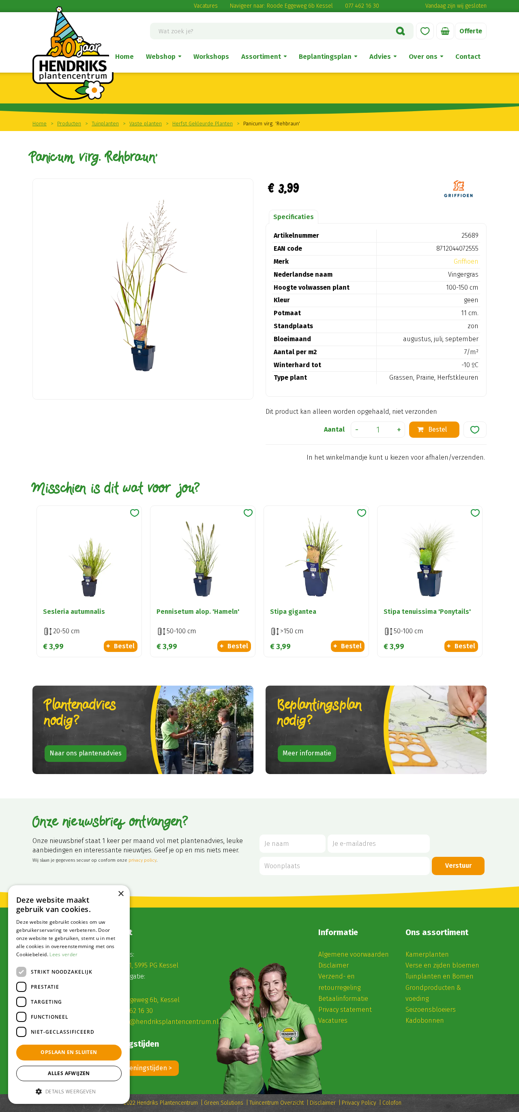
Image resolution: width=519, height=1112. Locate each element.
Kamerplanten (427, 954)
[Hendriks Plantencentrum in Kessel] (73, 53)
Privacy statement (345, 1009)
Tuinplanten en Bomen (439, 976)
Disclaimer (333, 965)
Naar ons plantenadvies (85, 753)
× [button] (121, 894)
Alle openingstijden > (140, 1068)
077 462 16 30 (362, 5)
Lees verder (63, 954)
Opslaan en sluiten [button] (69, 1052)
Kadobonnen (424, 1020)
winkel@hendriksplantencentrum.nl (165, 1022)
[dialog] (69, 994)
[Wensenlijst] (425, 31)
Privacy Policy (359, 1102)
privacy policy (143, 860)
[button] (69, 1091)
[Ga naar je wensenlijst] (425, 31)
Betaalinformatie (343, 998)
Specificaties (293, 217)
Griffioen (466, 261)
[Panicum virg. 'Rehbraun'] (142, 289)
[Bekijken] (445, 31)
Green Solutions (223, 1102)
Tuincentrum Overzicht (276, 1102)
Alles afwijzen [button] (69, 1073)
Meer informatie (307, 753)
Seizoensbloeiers (430, 1009)
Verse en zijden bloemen (442, 965)
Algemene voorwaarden (353, 954)
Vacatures (206, 5)
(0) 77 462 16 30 (131, 1011)
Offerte (470, 31)
